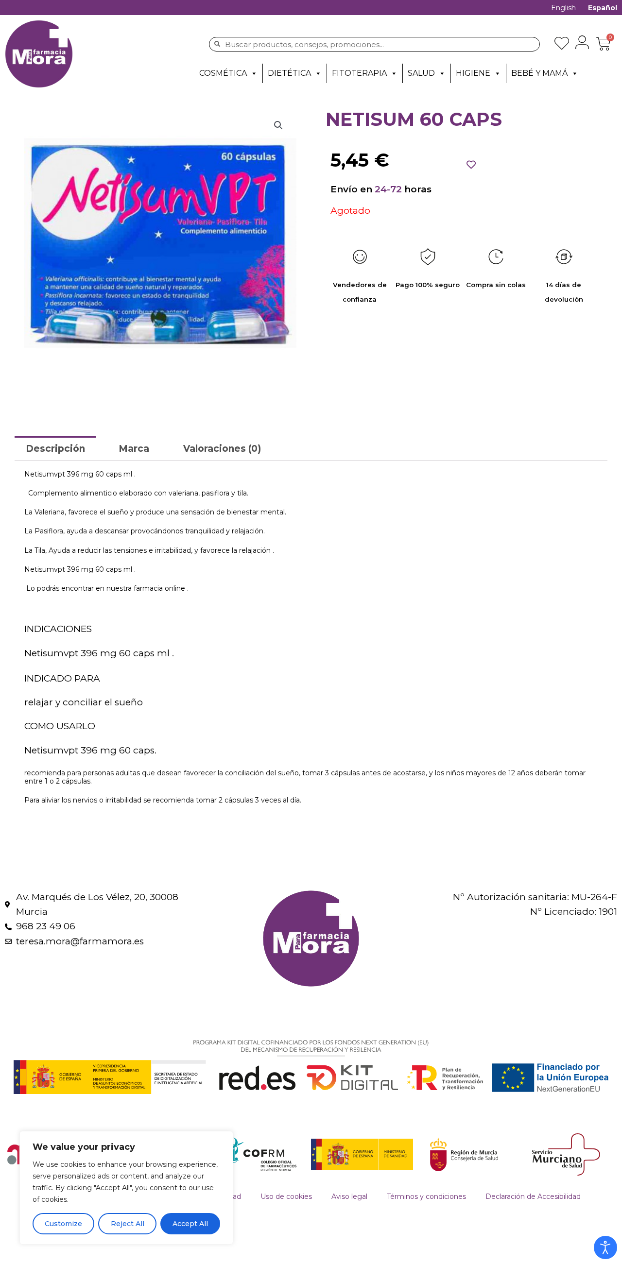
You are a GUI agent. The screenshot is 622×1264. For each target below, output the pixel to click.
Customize (63, 1223)
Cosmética (223, 73)
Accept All (190, 1223)
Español (602, 7)
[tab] (55, 448)
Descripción (55, 448)
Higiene (473, 73)
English (563, 7)
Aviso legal (349, 1196)
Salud (421, 73)
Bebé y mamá (539, 73)
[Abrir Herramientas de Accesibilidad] (605, 1247)
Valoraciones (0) (222, 448)
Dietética (289, 73)
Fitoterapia (359, 73)
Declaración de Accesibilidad (533, 1196)
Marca (134, 448)
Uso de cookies (286, 1196)
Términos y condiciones (426, 1196)
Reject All (127, 1223)
